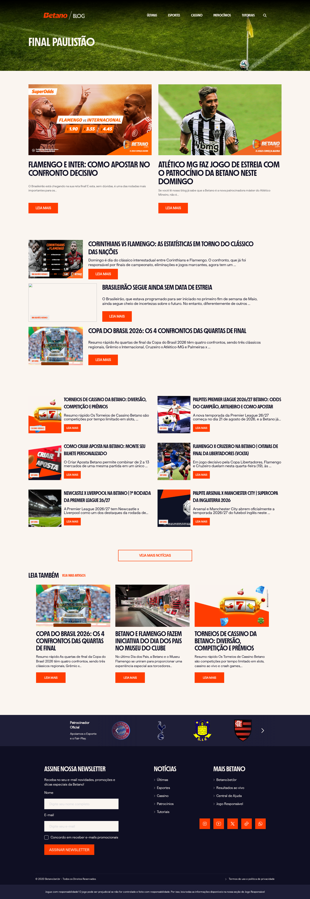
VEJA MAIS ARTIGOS (73, 575)
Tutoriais (248, 15)
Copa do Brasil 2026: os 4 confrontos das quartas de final (167, 330)
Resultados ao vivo (230, 788)
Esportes (174, 15)
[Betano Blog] (64, 15)
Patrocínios (222, 15)
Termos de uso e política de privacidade (251, 878)
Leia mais (51, 677)
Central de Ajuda (229, 796)
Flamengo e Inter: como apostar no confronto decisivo (89, 168)
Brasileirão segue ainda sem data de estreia (157, 287)
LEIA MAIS (103, 274)
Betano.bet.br (226, 780)
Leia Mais (43, 208)
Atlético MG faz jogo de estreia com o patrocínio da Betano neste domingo (219, 173)
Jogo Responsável (229, 804)
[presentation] (117, 730)
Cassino (196, 15)
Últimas (152, 15)
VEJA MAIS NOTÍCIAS (155, 555)
